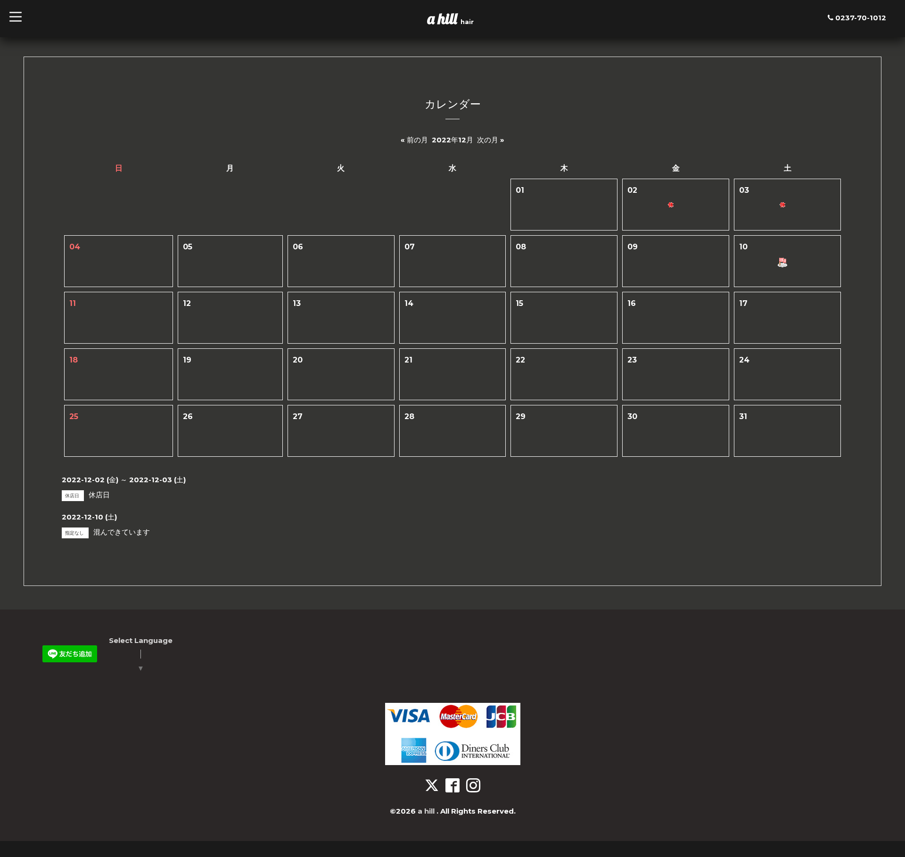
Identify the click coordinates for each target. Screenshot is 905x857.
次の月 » (490, 139)
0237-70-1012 (860, 17)
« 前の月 (414, 139)
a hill (444, 18)
